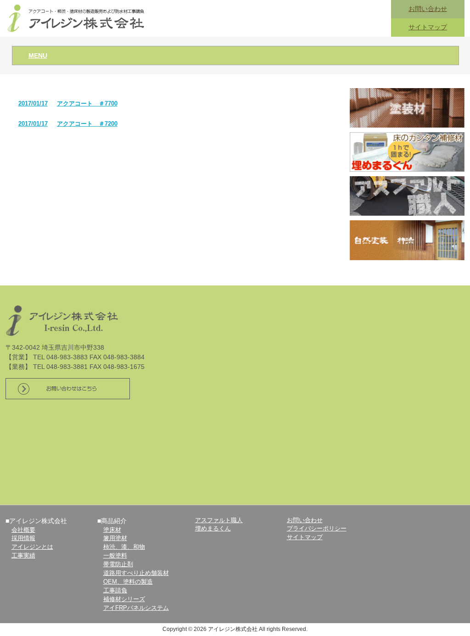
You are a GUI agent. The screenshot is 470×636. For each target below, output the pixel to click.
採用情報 (23, 538)
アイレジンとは (32, 547)
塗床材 (112, 530)
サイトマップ (427, 27)
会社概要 (23, 530)
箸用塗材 (115, 538)
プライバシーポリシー (317, 528)
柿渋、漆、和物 (124, 547)
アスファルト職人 (219, 520)
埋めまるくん (213, 528)
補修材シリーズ (124, 599)
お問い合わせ (427, 8)
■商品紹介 (112, 520)
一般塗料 (115, 555)
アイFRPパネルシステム (136, 608)
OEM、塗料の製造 (128, 582)
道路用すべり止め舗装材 (136, 573)
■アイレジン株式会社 (36, 520)
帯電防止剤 (118, 564)
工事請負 (115, 590)
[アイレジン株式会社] (77, 17)
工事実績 (23, 555)
